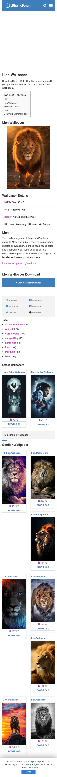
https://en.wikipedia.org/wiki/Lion (19, 263)
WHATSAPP (12, 300)
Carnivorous (12, 333)
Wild (8, 356)
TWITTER (12, 312)
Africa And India (14, 324)
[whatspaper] (18, 5)
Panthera (10, 351)
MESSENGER (37, 300)
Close (28, 772)
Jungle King (12, 338)
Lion (6, 110)
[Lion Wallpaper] (28, 157)
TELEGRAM (13, 306)
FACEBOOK (36, 306)
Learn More (33, 767)
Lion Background (40, 452)
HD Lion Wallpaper (12, 452)
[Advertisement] (28, 40)
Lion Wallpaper (11, 102)
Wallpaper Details (12, 106)
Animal (9, 329)
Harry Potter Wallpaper (14, 371)
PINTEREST (36, 312)
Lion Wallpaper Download (15, 113)
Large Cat (11, 342)
